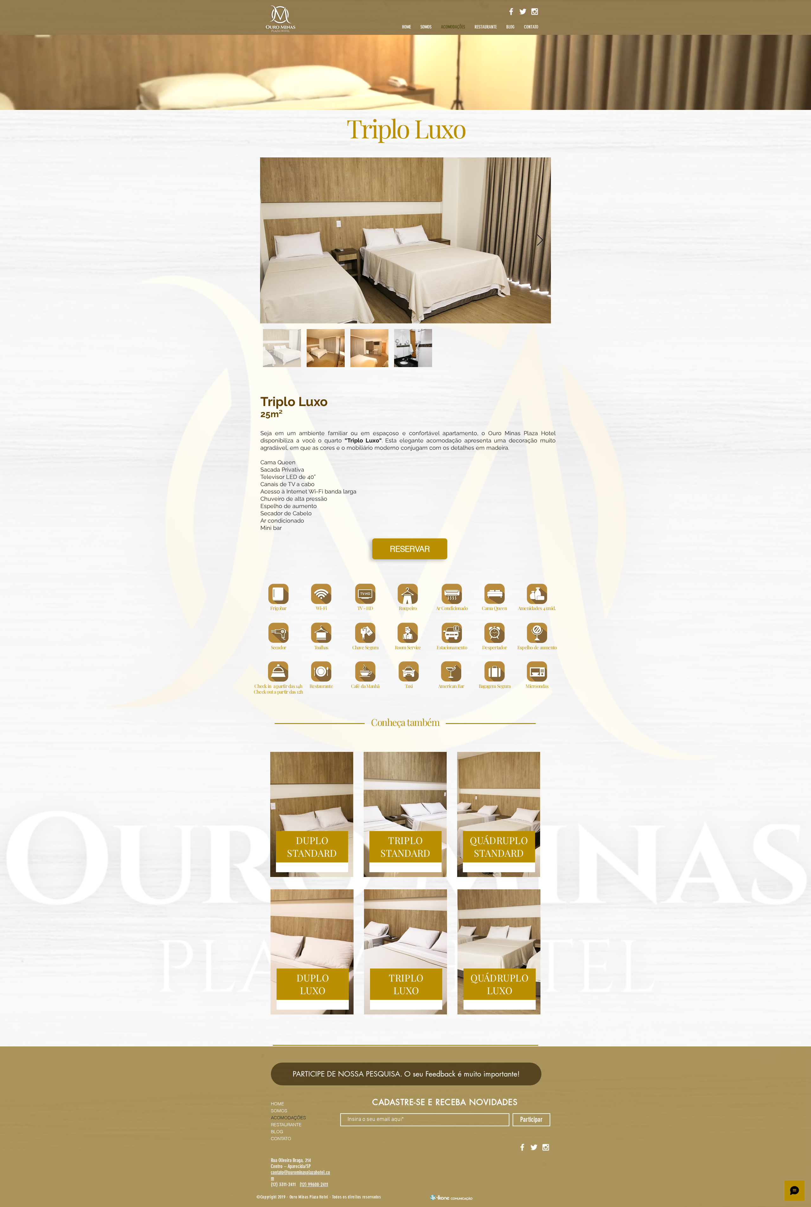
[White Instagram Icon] (534, 11)
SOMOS (279, 1111)
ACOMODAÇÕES (288, 1118)
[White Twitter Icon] (522, 11)
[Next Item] (540, 240)
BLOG (277, 1131)
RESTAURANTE (286, 1125)
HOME (277, 1104)
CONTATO (281, 1138)
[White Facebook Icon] (511, 11)
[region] (311, 814)
